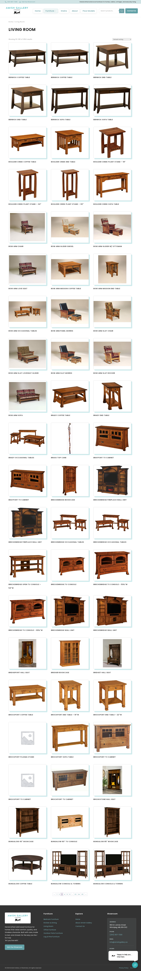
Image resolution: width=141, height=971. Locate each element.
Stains (64, 11)
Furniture (50, 11)
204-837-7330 (12, 2)
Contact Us (131, 11)
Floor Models (89, 11)
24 (79, 894)
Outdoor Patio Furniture (53, 933)
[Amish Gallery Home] (17, 10)
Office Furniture (50, 930)
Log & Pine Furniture (51, 937)
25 (82, 894)
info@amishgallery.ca (118, 942)
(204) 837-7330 (116, 935)
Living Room (48, 926)
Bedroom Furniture (51, 919)
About (75, 11)
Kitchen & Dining (50, 923)
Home (38, 11)
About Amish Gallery (83, 923)
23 (75, 894)
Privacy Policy (123, 968)
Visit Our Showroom (28, 2)
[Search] (121, 11)
